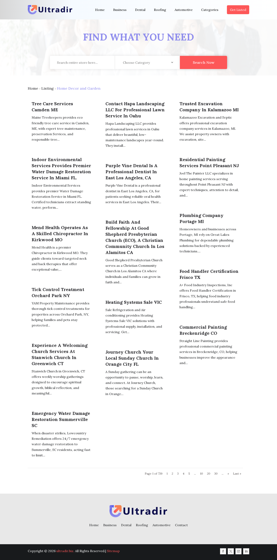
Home (100, 10)
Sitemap (113, 551)
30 (216, 473)
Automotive (184, 10)
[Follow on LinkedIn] (246, 551)
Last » (237, 473)
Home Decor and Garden (78, 88)
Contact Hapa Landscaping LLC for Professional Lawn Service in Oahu (135, 110)
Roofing (160, 10)
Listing (47, 88)
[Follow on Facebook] (223, 551)
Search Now (203, 62)
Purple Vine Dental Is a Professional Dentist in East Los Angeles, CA (131, 172)
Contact (181, 525)
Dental (140, 10)
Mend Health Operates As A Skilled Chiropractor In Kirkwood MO (60, 233)
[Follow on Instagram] (238, 551)
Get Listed (238, 10)
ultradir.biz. (65, 551)
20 (208, 473)
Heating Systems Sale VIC (133, 302)
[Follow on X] (231, 551)
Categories (209, 10)
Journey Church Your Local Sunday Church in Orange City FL (132, 358)
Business (120, 10)
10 (201, 473)
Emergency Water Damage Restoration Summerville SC (61, 419)
